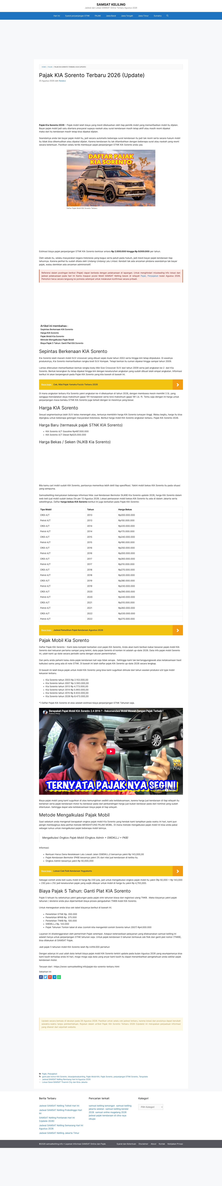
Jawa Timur (143, 16)
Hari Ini (57, 16)
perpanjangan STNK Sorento (126, 1076)
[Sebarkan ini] (41, 977)
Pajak (143, 276)
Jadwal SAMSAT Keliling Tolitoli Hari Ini (59, 1105)
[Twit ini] (45, 977)
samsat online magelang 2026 (110, 1112)
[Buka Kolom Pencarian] (167, 16)
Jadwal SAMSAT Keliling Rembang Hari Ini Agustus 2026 (66, 1079)
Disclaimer (143, 1144)
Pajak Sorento (107, 1076)
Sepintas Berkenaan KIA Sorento (56, 329)
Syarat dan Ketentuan (126, 1144)
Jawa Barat (111, 16)
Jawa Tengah (127, 16)
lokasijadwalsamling (76, 1076)
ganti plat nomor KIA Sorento (54, 1076)
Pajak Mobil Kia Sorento (52, 336)
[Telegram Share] (54, 977)
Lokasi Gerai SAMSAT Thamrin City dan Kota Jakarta (64, 1082)
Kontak (162, 1144)
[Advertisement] (111, 40)
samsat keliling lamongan (102, 1105)
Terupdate (143, 1076)
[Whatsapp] (59, 977)
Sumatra (157, 16)
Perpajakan (153, 276)
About (153, 1144)
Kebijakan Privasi (175, 1144)
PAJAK (98, 16)
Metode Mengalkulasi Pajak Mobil (57, 339)
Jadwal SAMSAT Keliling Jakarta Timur (59, 1133)
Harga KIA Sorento (49, 333)
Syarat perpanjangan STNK (77, 16)
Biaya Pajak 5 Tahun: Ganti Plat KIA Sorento (61, 343)
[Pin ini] (50, 977)
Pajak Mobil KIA (93, 1076)
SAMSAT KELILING (111, 4)
